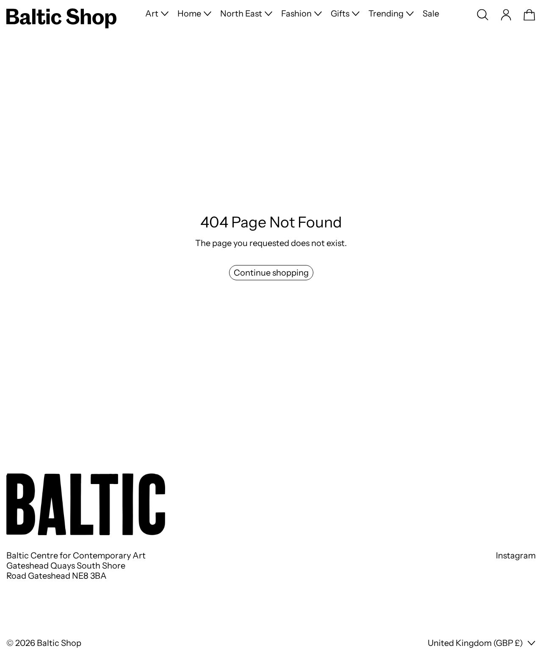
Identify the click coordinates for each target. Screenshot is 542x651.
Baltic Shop (59, 643)
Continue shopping (271, 273)
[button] (482, 14)
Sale (431, 13)
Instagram (516, 555)
